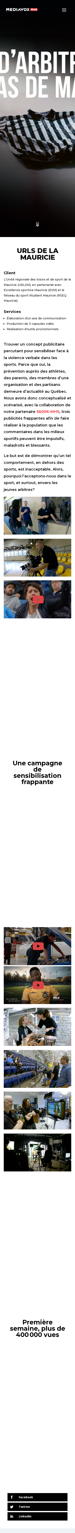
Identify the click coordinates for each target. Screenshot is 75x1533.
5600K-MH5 (47, 411)
